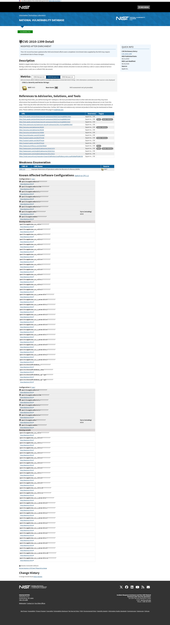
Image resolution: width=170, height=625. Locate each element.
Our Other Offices (40, 603)
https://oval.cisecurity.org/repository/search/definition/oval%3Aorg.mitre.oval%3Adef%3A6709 (51, 156)
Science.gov (140, 611)
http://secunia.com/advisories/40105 (31, 127)
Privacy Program (41, 611)
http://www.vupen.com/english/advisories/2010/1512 (37, 151)
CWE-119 (22, 169)
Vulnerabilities (25, 32)
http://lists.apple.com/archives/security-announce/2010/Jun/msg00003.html (44, 122)
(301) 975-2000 (23, 600)
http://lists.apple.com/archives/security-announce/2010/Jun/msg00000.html (44, 119)
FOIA (81, 611)
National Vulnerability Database (41, 20)
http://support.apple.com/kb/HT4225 (31, 143)
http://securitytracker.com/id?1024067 (32, 135)
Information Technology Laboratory (32, 15)
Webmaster (22, 603)
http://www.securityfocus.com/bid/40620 (33, 146)
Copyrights (50, 611)
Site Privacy (24, 611)
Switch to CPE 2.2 (82, 175)
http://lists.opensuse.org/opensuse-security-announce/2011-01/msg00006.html (45, 125)
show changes (38, 577)
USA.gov (147, 611)
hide (33, 179)
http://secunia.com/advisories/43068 (31, 133)
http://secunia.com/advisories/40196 (31, 130)
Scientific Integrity (102, 611)
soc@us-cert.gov (146, 600)
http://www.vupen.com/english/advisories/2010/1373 (37, 148)
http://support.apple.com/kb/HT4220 (31, 141)
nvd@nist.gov (58, 110)
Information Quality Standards (117, 611)
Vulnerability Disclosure (61, 611)
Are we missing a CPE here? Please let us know (33, 568)
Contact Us (30, 603)
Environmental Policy (90, 611)
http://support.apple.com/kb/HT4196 (31, 138)
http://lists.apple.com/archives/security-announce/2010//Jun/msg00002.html (45, 117)
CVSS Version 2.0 (67, 77)
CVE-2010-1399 (127, 54)
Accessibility (31, 611)
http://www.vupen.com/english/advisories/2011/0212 (37, 154)
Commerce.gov (131, 611)
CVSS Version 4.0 (38, 77)
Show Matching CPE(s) (26, 184)
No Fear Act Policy (74, 611)
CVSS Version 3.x (53, 77)
